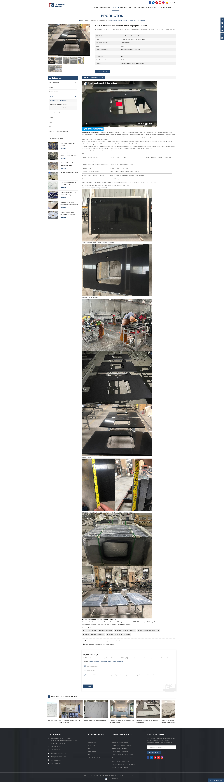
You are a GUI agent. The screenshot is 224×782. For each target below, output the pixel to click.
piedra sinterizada (54, 82)
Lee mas (63, 148)
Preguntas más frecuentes (119, 748)
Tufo (50, 127)
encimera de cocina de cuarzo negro (119, 634)
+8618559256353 (122, 2)
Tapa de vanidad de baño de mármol (122, 754)
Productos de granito (55, 113)
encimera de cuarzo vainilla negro (94, 634)
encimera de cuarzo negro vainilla (149, 630)
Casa (96, 7)
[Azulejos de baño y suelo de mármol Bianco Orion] (53, 185)
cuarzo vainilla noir (107, 630)
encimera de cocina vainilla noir (126, 630)
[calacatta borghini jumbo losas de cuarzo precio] (137, 709)
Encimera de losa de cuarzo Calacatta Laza (161, 721)
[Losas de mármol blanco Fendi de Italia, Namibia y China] (53, 176)
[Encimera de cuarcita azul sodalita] (53, 146)
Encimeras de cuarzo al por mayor (122, 745)
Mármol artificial (53, 91)
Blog (170, 7)
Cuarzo (87, 20)
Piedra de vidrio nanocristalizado (58, 131)
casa (89, 739)
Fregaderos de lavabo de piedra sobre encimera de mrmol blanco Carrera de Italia (68, 214)
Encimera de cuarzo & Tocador (100, 20)
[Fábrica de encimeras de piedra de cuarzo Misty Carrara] (53, 205)
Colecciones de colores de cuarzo (59, 104)
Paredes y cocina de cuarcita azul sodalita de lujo (68, 194)
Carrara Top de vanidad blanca (121, 761)
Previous (172, 696)
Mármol (51, 87)
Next (174, 696)
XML (89, 754)
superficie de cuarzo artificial (120, 767)
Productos (115, 7)
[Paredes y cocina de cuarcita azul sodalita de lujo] (53, 195)
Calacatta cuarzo (117, 739)
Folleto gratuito (151, 7)
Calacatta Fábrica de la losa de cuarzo (123, 764)
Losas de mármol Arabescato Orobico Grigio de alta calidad (68, 154)
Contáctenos (162, 7)
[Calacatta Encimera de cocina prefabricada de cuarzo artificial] (60, 709)
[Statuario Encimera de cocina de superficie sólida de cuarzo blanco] (111, 709)
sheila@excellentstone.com (58, 756)
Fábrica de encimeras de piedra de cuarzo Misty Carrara (69, 203)
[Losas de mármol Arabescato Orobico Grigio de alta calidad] (53, 156)
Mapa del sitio (92, 751)
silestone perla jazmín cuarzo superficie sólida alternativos (105, 641)
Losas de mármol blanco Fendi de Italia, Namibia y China (69, 174)
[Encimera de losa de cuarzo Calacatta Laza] (163, 709)
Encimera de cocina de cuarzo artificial (123, 758)
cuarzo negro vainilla (91, 630)
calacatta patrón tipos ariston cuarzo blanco (101, 644)
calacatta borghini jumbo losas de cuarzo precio (136, 721)
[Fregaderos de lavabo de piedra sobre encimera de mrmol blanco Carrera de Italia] (53, 215)
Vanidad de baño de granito (120, 742)
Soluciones (132, 7)
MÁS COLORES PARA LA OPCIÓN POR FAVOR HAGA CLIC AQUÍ (100, 619)
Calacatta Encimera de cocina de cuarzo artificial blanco (84, 721)
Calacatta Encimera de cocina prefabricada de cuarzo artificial (60, 721)
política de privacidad (94, 758)
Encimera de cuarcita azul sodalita (67, 144)
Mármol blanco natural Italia (120, 751)
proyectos (123, 7)
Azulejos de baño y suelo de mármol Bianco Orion (68, 184)
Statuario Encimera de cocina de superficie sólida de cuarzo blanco (111, 721)
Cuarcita (51, 117)
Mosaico (51, 122)
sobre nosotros (104, 7)
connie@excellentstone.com (139, 2)
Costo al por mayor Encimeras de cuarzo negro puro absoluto (106, 661)
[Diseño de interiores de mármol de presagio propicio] (53, 166)
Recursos (141, 7)
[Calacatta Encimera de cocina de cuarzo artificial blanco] (85, 709)
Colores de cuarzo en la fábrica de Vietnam (62, 108)
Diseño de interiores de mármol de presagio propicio (69, 164)
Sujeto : (103, 661)
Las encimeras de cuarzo (89, 132)
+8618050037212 (56, 750)
